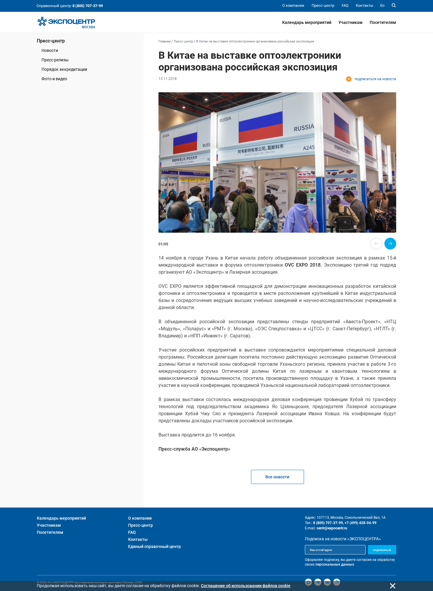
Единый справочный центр (154, 546)
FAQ (132, 532)
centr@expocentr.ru (332, 528)
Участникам (350, 22)
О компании (140, 518)
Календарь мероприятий (306, 22)
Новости (50, 50)
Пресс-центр (51, 41)
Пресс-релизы (55, 60)
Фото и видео (54, 78)
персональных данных (334, 564)
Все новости (277, 477)
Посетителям (383, 22)
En (382, 5)
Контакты (138, 539)
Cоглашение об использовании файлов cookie (245, 585)
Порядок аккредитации (64, 69)
